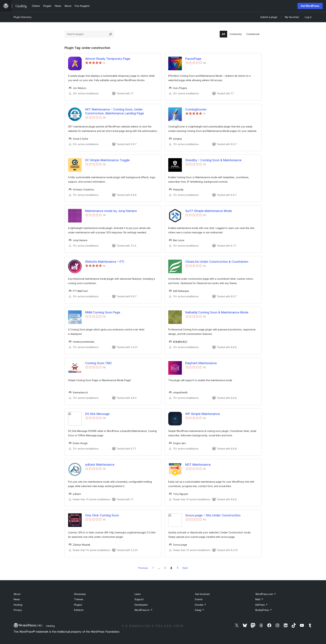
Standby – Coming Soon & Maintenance (213, 160)
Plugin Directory (23, 17)
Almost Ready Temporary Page (107, 58)
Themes (78, 599)
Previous (143, 567)
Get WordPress (310, 5)
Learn (137, 594)
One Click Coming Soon (102, 515)
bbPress (261, 604)
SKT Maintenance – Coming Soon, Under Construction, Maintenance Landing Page (114, 111)
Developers (141, 604)
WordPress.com (265, 594)
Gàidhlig (50, 625)
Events (199, 599)
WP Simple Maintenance (202, 414)
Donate (200, 604)
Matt (259, 599)
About (17, 594)
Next (185, 567)
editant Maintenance (99, 464)
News (17, 599)
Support (139, 599)
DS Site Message (97, 414)
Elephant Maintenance (201, 363)
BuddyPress (263, 610)
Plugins (78, 604)
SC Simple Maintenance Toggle (107, 160)
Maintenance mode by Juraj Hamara (111, 211)
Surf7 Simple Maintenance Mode (208, 211)
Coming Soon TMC (98, 363)
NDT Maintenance (198, 464)
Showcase (80, 594)
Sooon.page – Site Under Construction (212, 515)
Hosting (18, 604)
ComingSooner (196, 109)
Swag (199, 610)
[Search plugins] (110, 34)
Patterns (79, 610)
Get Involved (202, 594)
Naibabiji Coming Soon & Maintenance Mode (216, 312)
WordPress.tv (143, 610)
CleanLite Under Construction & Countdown (216, 261)
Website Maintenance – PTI (104, 261)
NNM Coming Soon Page (102, 312)
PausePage (193, 58)
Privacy (18, 610)
